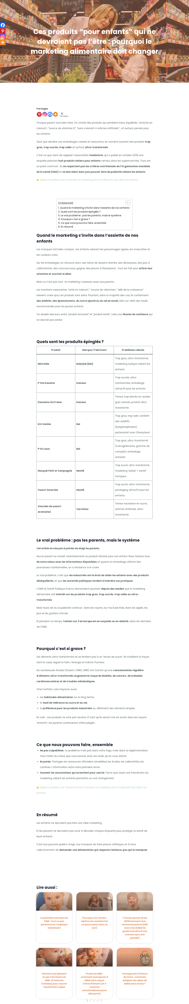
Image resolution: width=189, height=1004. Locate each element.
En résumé (67, 226)
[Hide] (1, 48)
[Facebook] (50, 114)
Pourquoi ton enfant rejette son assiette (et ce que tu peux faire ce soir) (94, 922)
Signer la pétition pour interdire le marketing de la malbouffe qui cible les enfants (89, 179)
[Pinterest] (39, 114)
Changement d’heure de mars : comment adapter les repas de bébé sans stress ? (134, 978)
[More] (55, 114)
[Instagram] (44, 114)
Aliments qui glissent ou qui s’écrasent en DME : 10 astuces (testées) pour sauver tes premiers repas (54, 980)
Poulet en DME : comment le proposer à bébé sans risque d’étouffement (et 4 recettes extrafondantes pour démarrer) (94, 983)
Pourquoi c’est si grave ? (75, 219)
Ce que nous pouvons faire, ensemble (83, 223)
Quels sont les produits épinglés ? (80, 211)
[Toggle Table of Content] (126, 202)
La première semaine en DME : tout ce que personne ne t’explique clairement (54, 922)
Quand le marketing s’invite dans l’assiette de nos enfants (94, 207)
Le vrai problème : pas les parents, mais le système (91, 215)
